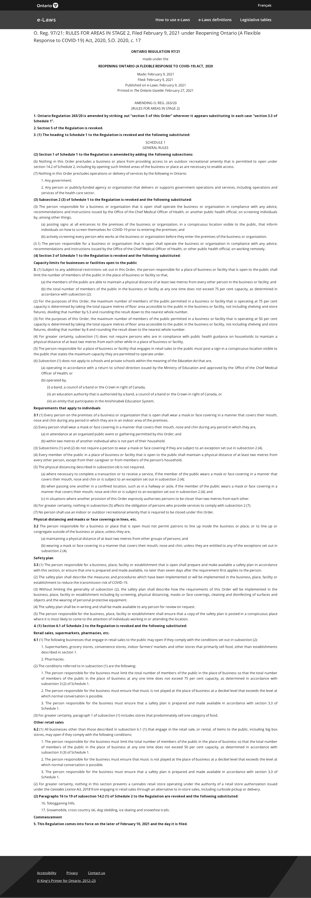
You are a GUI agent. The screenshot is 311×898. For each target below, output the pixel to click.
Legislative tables (255, 19)
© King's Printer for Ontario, (66, 880)
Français (264, 5)
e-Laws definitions (215, 19)
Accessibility (46, 873)
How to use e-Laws (173, 19)
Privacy (72, 873)
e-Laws (46, 20)
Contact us (96, 873)
